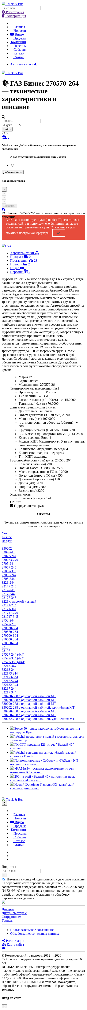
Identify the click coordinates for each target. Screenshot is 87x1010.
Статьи (18, 57)
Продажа (19, 38)
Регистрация (14, 12)
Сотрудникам (11, 917)
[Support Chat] (11, 856)
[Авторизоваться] (3, 210)
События (19, 49)
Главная (19, 27)
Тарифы (7, 920)
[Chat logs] (11, 852)
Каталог (19, 53)
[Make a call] (11, 859)
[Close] (4, 804)
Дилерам (8, 909)
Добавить (9, 205)
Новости (19, 30)
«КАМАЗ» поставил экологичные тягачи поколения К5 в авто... (42, 770)
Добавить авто (12, 172)
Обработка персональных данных (34, 933)
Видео (19, 34)
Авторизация (16, 16)
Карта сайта (15, 944)
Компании (18, 42)
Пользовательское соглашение (32, 930)
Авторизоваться (22, 64)
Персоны (20, 46)
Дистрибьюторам (14, 913)
